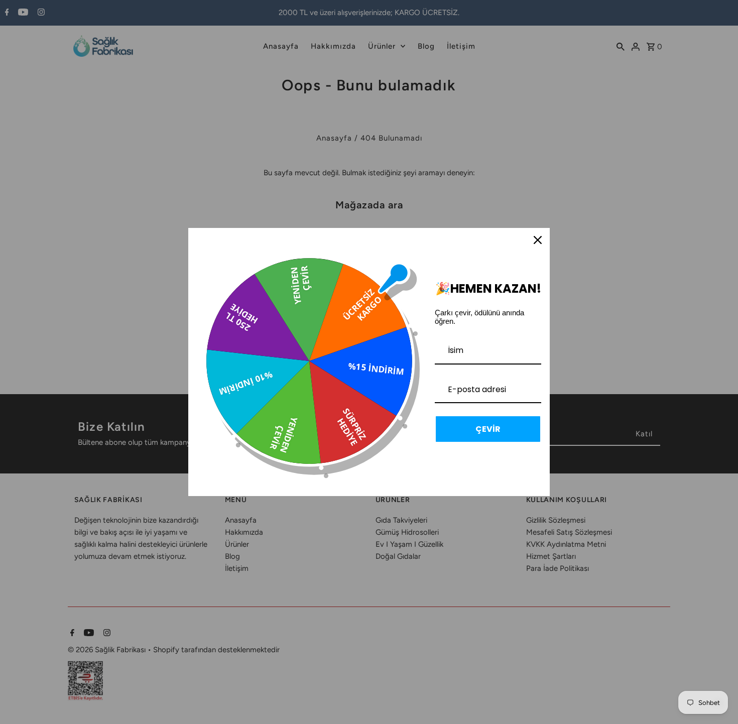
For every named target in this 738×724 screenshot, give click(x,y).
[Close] (538, 240)
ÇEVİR (488, 429)
